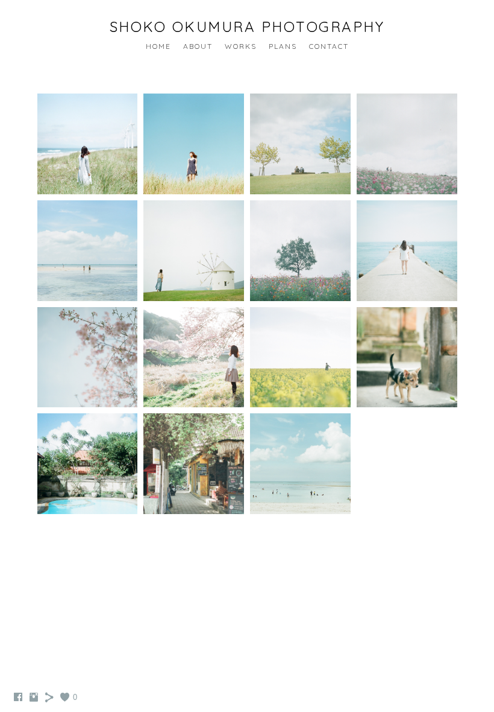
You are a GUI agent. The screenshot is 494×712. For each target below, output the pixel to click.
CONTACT (329, 46)
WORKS (241, 46)
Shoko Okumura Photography (247, 26)
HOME (158, 46)
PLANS (283, 46)
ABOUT (198, 46)
